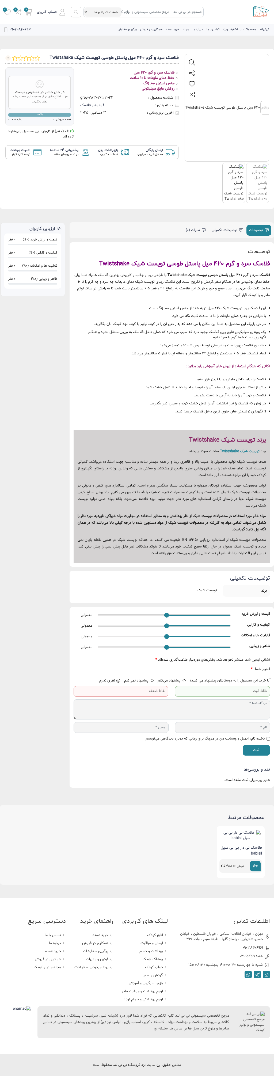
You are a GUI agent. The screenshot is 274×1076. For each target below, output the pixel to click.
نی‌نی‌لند (264, 29)
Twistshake (229, 451)
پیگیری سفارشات (95, 951)
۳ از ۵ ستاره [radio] (229, 669)
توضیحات (256, 230)
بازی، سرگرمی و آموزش (146, 983)
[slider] (166, 615)
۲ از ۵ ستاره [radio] (237, 669)
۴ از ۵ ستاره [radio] (221, 669)
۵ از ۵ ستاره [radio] (214, 669)
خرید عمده (172, 29)
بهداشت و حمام (151, 951)
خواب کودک (154, 967)
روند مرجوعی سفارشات (91, 967)
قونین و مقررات (97, 959)
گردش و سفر (153, 975)
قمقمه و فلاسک (92, 105)
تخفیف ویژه (230, 29)
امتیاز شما (260, 669)
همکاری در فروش (151, 29)
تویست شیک (250, 451)
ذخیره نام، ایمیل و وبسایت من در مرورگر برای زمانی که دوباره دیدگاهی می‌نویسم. (204, 739)
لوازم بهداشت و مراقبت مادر (142, 991)
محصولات (249, 29)
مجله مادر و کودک (47, 967)
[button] (51, 12)
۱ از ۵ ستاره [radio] (245, 669)
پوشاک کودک (153, 959)
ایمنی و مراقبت (151, 943)
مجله (186, 29)
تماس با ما (213, 29)
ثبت (256, 750)
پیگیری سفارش (127, 29)
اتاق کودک (155, 935)
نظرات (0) (193, 230)
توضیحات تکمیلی (224, 230)
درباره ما (198, 29)
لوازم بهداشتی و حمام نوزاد (143, 999)
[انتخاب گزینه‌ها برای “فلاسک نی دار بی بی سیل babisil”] (255, 866)
